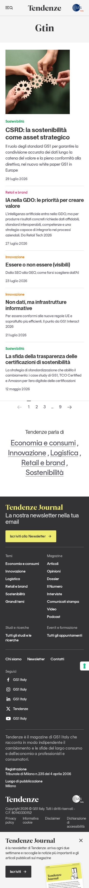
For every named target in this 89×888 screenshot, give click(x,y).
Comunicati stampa (63, 601)
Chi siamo (13, 659)
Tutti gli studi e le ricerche (18, 637)
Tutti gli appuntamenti (64, 635)
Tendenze (20, 708)
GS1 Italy (20, 679)
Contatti (57, 659)
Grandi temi (14, 601)
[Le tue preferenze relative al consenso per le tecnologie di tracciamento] (84, 666)
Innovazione (27, 452)
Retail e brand (43, 462)
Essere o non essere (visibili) (37, 265)
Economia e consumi (43, 442)
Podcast (53, 616)
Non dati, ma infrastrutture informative (35, 305)
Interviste (54, 594)
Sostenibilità (45, 472)
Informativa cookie (30, 820)
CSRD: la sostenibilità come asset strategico (37, 133)
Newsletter (36, 659)
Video (51, 609)
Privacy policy (10, 820)
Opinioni (54, 571)
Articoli (52, 563)
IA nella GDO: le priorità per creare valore (44, 203)
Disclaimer (52, 818)
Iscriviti (15, 872)
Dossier (53, 579)
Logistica (64, 452)
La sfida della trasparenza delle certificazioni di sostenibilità (41, 359)
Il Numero (54, 586)
